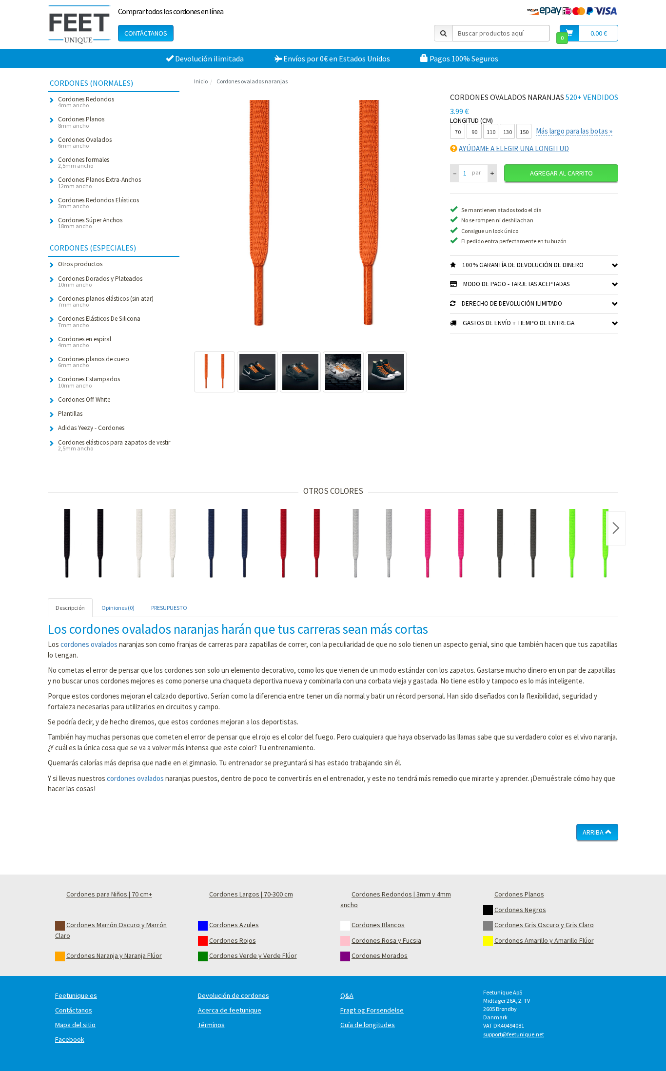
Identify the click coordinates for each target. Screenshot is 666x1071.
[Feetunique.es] (79, 24)
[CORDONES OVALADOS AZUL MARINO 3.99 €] (228, 545)
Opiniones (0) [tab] (118, 607)
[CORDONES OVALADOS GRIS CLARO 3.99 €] (372, 545)
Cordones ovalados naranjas (252, 81)
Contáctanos (145, 33)
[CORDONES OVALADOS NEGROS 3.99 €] (84, 545)
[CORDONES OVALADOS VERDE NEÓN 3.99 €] (589, 545)
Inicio (201, 81)
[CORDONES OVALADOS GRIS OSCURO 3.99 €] (517, 545)
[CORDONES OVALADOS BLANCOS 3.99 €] (156, 545)
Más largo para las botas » (574, 131)
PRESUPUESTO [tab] (169, 607)
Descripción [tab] (70, 607)
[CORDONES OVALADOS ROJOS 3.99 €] (300, 545)
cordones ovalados (89, 644)
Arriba (594, 832)
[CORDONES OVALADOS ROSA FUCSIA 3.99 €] (445, 545)
